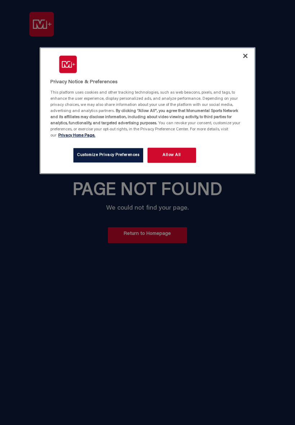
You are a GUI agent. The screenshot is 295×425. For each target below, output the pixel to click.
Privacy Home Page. (76, 136)
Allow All (172, 155)
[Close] (245, 56)
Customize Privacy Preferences (108, 155)
